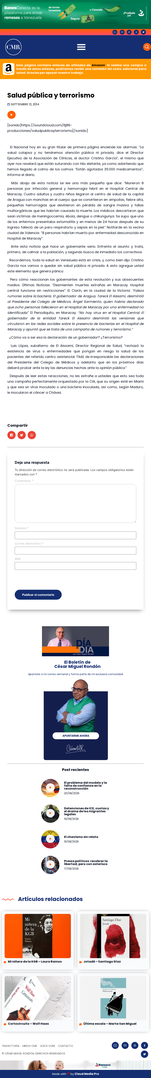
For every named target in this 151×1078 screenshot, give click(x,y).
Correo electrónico (29, 543)
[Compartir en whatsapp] (32, 435)
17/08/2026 (71, 869)
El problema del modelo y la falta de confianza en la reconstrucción (85, 786)
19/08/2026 (71, 819)
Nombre (21, 528)
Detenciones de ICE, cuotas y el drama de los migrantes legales (86, 811)
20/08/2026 (71, 793)
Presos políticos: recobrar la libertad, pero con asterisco (86, 862)
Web (18, 558)
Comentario (24, 480)
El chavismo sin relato (81, 837)
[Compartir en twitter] (21, 435)
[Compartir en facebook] (11, 435)
